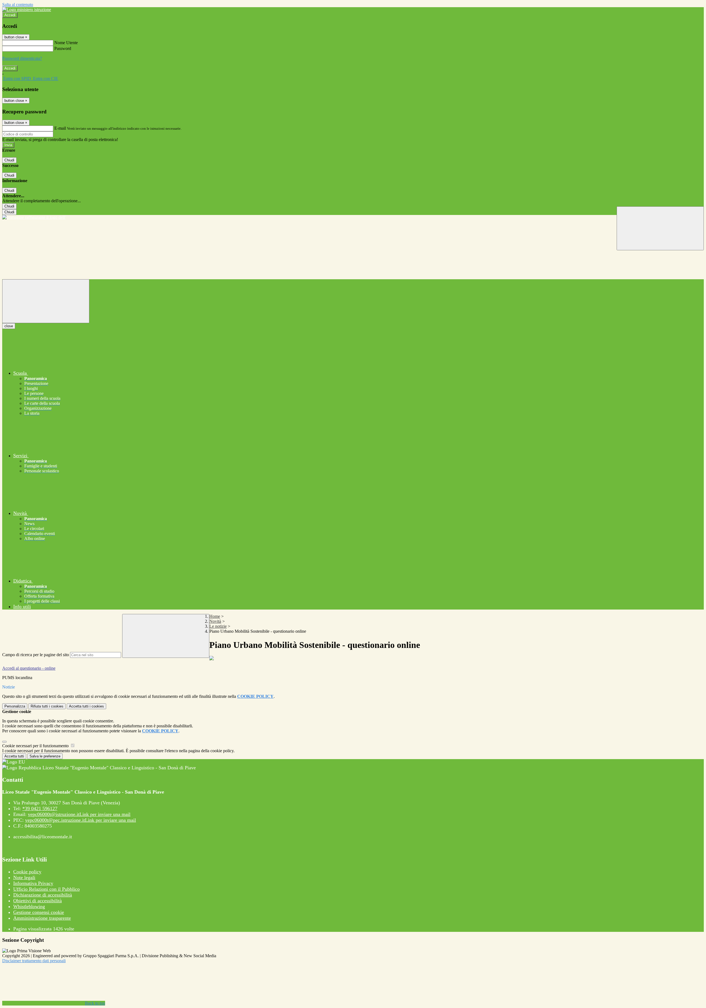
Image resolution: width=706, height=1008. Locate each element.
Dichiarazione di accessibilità (42, 895)
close (8, 326)
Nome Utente (66, 42)
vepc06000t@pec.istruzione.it (80, 820)
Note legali (24, 877)
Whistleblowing (29, 906)
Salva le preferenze (45, 756)
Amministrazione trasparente (42, 918)
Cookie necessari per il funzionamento (36, 745)
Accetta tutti (86, 706)
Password (62, 48)
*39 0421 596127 (39, 808)
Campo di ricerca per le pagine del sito (35, 654)
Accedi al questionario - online (28, 668)
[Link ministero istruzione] (26, 9)
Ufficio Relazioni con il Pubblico (46, 889)
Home (214, 616)
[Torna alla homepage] (353, 217)
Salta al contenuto (17, 4)
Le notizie (218, 626)
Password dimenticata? (22, 58)
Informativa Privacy (33, 883)
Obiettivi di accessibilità (37, 900)
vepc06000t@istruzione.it (79, 814)
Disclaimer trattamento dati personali (34, 960)
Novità (215, 621)
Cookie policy (27, 871)
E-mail (60, 128)
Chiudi (9, 160)
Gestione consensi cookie (38, 912)
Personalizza (14, 706)
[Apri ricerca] (660, 228)
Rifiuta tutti (47, 706)
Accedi (9, 15)
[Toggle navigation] (45, 301)
